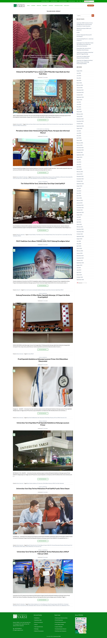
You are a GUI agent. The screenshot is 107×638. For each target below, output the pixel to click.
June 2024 (79, 133)
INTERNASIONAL (54, 1)
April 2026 (79, 80)
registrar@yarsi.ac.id (18, 630)
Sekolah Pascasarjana (39, 631)
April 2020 (79, 246)
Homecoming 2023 (69, 177)
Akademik (33, 5)
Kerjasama (51, 5)
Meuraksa (62, 545)
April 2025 (79, 109)
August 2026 (79, 70)
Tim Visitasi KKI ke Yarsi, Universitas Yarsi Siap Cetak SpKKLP (43, 183)
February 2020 (80, 250)
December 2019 (80, 255)
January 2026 (79, 87)
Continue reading (43, 119)
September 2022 (80, 183)
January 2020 (79, 253)
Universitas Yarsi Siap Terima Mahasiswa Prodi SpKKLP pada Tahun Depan (43, 488)
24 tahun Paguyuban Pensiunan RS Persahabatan (84, 35)
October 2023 (80, 152)
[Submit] (93, 15)
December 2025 (80, 90)
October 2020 (80, 234)
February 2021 (80, 226)
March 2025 (79, 111)
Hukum (36, 624)
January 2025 (79, 116)
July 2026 (79, 73)
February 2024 (80, 142)
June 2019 (79, 270)
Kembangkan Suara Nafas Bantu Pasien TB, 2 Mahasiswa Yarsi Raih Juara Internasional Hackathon (85, 44)
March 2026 (79, 82)
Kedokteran (37, 617)
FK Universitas (39, 483)
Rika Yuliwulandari (41, 417)
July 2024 (79, 130)
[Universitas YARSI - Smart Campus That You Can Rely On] (19, 5)
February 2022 (80, 200)
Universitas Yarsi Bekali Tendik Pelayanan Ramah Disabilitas (83, 57)
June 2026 (79, 75)
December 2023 (80, 147)
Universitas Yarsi (64, 417)
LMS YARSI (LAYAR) (59, 624)
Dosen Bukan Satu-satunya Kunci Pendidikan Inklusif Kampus (84, 49)
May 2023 (79, 164)
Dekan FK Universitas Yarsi (32, 545)
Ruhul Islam (66, 5)
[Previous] (16, 41)
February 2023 (80, 171)
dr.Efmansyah (62, 177)
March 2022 (79, 198)
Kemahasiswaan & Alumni (60, 628)
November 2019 (80, 258)
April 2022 (79, 195)
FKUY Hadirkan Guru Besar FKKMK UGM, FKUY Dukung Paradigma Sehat (43, 241)
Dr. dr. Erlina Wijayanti (43, 604)
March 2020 (79, 248)
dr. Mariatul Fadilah (31, 234)
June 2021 (79, 219)
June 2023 (79, 162)
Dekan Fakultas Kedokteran (32, 483)
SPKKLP (18, 125)
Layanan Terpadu (45, 1)
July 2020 (79, 241)
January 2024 (79, 145)
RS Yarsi (55, 417)
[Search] (82, 1)
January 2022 (79, 202)
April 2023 (79, 166)
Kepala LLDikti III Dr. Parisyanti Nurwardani (52, 545)
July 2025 (79, 102)
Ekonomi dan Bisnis (38, 622)
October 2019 (80, 260)
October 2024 (80, 123)
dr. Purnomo (50, 177)
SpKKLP (20, 124)
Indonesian (87, 1)
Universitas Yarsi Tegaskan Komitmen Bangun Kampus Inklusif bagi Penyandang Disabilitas (85, 62)
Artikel (17, 124)
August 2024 (79, 128)
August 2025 (79, 99)
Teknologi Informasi (38, 626)
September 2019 (80, 262)
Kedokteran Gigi (37, 620)
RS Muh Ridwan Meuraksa (49, 417)
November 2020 (80, 231)
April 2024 (79, 138)
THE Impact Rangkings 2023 (51, 178)
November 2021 (80, 207)
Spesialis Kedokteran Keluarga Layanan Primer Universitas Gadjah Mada (47, 289)
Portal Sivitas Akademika (60, 622)
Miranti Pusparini (67, 545)
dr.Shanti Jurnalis (36, 124)
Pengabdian (44, 5)
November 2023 (80, 150)
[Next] (70, 41)
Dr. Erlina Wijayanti (40, 545)
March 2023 (79, 169)
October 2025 (80, 94)
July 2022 (79, 188)
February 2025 (80, 114)
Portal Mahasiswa (59, 620)
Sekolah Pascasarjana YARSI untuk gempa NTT (84, 29)
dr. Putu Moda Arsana (39, 234)
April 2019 (79, 272)
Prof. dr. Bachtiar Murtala (48, 234)
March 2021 (79, 224)
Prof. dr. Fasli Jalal (52, 124)
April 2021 (79, 222)
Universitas (25, 177)
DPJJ (77, 1)
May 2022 (79, 193)
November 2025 (80, 92)
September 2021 (80, 212)
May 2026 (79, 78)
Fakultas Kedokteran (43, 124)
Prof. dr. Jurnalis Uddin (60, 124)
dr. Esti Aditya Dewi (43, 177)
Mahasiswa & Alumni (58, 5)
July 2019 (79, 267)
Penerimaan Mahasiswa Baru (61, 617)
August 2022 (79, 186)
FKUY (48, 124)
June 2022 (79, 190)
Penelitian (39, 5)
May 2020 (79, 243)
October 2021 (80, 210)
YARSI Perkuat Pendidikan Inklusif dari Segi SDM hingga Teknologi (85, 53)
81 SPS (78, 32)
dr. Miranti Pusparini (50, 604)
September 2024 (80, 126)
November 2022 (80, 178)
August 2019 (79, 265)
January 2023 (79, 174)
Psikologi (36, 628)
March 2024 (79, 140)
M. (47, 77)
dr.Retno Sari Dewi (29, 124)
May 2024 (79, 135)
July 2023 (79, 159)
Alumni (17, 177)
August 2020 (79, 238)
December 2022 (80, 176)
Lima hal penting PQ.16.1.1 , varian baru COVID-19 (85, 39)
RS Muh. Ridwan (22, 546)
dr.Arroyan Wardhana (56, 177)
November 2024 (80, 121)
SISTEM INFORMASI (63, 1)
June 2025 (79, 104)
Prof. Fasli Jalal (40, 178)
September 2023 (80, 154)
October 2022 (80, 181)
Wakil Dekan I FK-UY (65, 605)
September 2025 (80, 97)
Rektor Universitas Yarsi (38, 605)
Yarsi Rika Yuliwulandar (60, 483)
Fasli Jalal (28, 353)
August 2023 (79, 157)
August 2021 (79, 214)
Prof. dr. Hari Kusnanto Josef (29, 289)
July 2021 (79, 217)
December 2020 (80, 229)
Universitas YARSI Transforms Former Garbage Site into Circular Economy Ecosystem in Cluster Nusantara (43, 56)
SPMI (80, 1)
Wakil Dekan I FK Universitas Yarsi (35, 546)
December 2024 (80, 118)
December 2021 (80, 205)
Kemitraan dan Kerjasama (60, 631)
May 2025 (79, 106)
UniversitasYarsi (23, 125)
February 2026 (80, 85)
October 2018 (80, 277)
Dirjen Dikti (29, 417)
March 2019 (79, 274)
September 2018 (80, 279)
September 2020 (80, 236)
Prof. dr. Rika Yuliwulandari (32, 178)
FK (22, 177)
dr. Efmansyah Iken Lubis (35, 177)
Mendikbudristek (34, 417)
